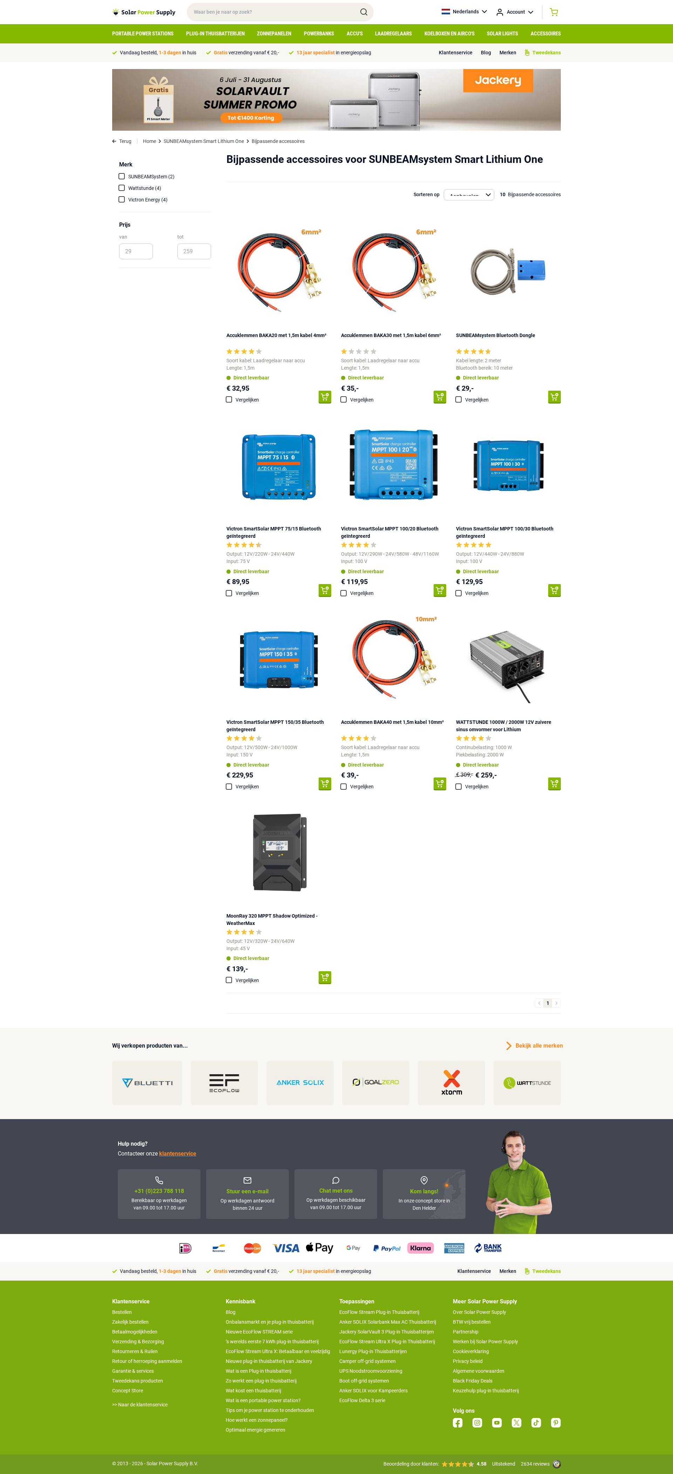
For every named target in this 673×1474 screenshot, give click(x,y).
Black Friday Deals (472, 1381)
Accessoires (546, 33)
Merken (507, 52)
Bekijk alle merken (538, 1045)
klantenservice (177, 1153)
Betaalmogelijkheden (134, 1332)
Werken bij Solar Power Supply (485, 1341)
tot (180, 237)
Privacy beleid (468, 1361)
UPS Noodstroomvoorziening (370, 1371)
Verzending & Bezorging (138, 1341)
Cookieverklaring (471, 1351)
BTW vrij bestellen (472, 1322)
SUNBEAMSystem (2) (151, 176)
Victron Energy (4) (148, 200)
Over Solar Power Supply (479, 1312)
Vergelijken (247, 400)
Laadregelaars (393, 33)
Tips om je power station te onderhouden (270, 1410)
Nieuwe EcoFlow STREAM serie (259, 1332)
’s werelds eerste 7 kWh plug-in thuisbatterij (272, 1341)
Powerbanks (319, 33)
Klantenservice (456, 52)
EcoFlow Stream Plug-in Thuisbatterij (379, 1312)
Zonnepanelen (274, 33)
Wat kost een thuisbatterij (253, 1390)
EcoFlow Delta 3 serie (362, 1400)
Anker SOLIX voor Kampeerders (373, 1390)
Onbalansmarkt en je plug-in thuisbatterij (270, 1322)
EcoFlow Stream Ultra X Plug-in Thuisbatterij (387, 1341)
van (123, 237)
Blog (486, 52)
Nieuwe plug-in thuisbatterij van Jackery (269, 1361)
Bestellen (122, 1312)
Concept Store (127, 1390)
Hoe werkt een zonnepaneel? (257, 1420)
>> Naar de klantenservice (140, 1404)
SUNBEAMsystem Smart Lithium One (204, 141)
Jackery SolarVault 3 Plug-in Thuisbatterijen (386, 1332)
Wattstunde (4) (144, 188)
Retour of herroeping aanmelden (147, 1361)
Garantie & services (133, 1371)
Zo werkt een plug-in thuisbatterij (261, 1381)
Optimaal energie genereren (255, 1430)
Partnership (465, 1332)
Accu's (355, 33)
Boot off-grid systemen (364, 1381)
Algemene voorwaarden (478, 1371)
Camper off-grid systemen (367, 1361)
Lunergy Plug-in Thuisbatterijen (373, 1351)
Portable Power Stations (143, 33)
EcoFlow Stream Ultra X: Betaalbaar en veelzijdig (278, 1351)
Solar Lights (502, 33)
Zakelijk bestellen (130, 1322)
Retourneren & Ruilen (135, 1351)
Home (149, 141)
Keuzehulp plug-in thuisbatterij (486, 1390)
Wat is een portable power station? (263, 1400)
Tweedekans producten (137, 1381)
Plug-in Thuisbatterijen (215, 33)
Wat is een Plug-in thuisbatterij (258, 1371)
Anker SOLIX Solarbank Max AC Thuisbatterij (387, 1322)
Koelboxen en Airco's (449, 33)
